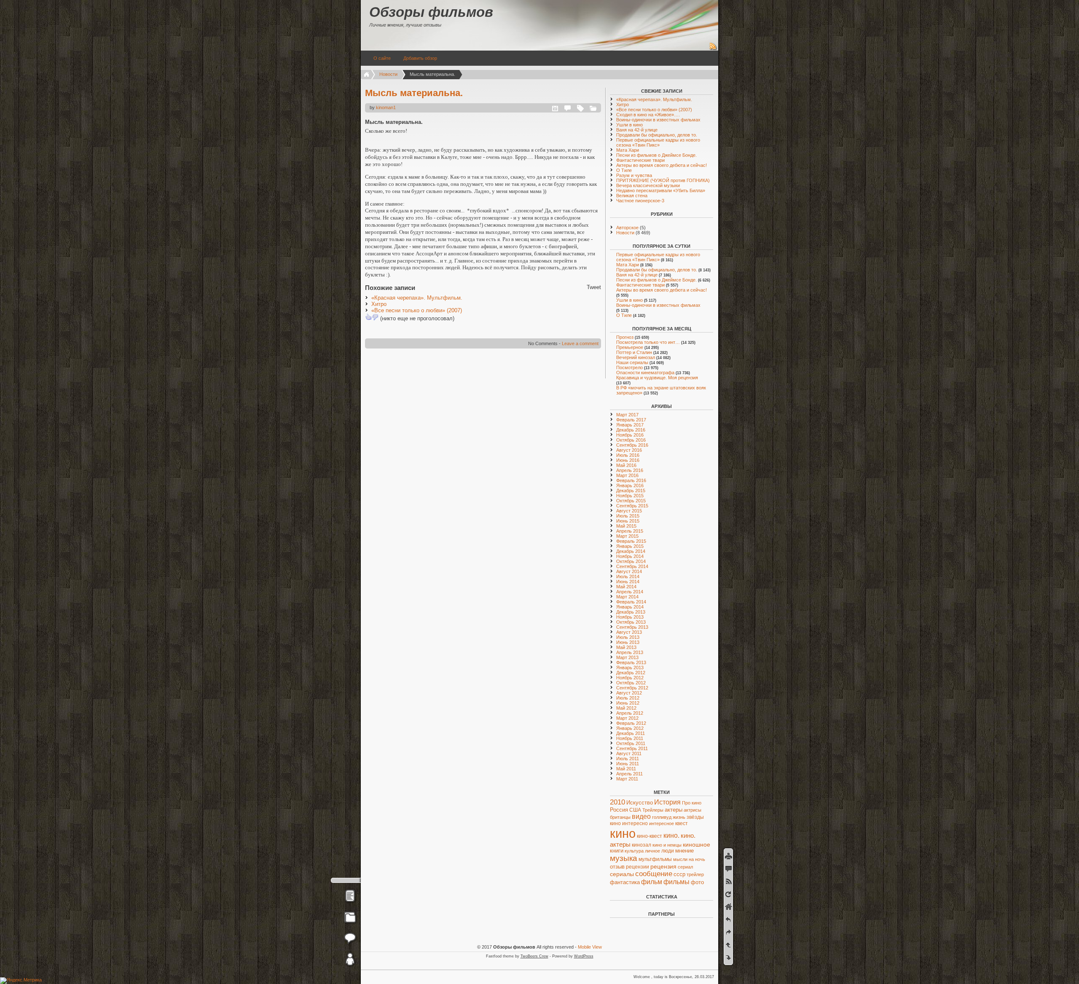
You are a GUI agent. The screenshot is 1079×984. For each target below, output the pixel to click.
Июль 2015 (627, 515)
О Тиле (624, 170)
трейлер (695, 874)
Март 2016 (627, 475)
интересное (661, 823)
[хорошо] (368, 317)
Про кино (691, 802)
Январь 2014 (630, 606)
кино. (671, 835)
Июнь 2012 (627, 702)
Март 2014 (627, 596)
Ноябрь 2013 (630, 616)
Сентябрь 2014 (632, 566)
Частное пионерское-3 (640, 200)
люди (667, 850)
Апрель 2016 (629, 470)
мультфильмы (655, 859)
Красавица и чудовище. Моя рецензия (657, 377)
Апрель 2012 (629, 713)
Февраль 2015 (631, 541)
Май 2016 (626, 465)
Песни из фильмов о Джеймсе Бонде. (656, 155)
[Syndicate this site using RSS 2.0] (713, 48)
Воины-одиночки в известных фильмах (658, 119)
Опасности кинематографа (645, 372)
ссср (679, 874)
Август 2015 (629, 510)
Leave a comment (580, 343)
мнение (684, 851)
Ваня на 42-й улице (637, 129)
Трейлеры (652, 809)
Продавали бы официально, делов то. (656, 134)
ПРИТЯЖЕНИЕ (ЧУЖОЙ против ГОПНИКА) (663, 180)
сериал (685, 866)
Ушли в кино (629, 124)
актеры (673, 810)
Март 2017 (627, 414)
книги (616, 851)
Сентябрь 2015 (632, 505)
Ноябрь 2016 (630, 434)
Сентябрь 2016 (632, 445)
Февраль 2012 (631, 723)
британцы (620, 817)
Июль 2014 (627, 576)
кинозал (641, 845)
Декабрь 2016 (630, 429)
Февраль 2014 (631, 601)
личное (652, 850)
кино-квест (649, 836)
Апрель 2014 (629, 591)
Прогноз (624, 337)
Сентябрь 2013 (632, 627)
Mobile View (590, 946)
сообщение (653, 874)
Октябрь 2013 (631, 622)
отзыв (617, 866)
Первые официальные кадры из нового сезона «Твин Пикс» (658, 142)
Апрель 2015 (629, 531)
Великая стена (631, 195)
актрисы (692, 809)
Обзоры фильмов (431, 12)
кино (623, 833)
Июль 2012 (627, 697)
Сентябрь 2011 (632, 748)
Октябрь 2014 (631, 561)
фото (697, 882)
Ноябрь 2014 (630, 556)
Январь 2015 (630, 546)
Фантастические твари (640, 160)
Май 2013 (626, 647)
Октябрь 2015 (631, 500)
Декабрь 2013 (630, 611)
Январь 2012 (630, 728)
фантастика (625, 882)
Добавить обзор (420, 58)
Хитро (379, 304)
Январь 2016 (630, 485)
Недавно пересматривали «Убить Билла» (660, 190)
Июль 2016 (627, 455)
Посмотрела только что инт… (648, 342)
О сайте (382, 58)
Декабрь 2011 (630, 733)
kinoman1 (386, 107)
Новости (388, 74)
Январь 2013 (630, 667)
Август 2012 (629, 692)
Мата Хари (627, 150)
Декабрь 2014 (630, 551)
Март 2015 (627, 536)
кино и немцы (667, 844)
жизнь (679, 817)
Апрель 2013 (629, 652)
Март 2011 (627, 778)
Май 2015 (626, 525)
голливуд (661, 817)
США (635, 810)
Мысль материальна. (414, 93)
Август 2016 (629, 450)
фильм (651, 881)
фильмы (676, 881)
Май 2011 (626, 768)
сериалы (622, 874)
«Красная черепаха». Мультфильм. (416, 298)
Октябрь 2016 (631, 439)
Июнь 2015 (627, 520)
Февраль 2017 (631, 419)
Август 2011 (628, 753)
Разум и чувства (634, 175)
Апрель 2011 (629, 773)
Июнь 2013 (627, 642)
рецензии (637, 867)
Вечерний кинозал (635, 357)
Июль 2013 (627, 637)
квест (681, 823)
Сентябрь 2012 (632, 687)
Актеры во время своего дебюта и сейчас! (661, 165)
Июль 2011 (627, 758)
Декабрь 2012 (630, 672)
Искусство (639, 803)
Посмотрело (629, 367)
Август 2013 (629, 632)
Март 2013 (627, 657)
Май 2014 (626, 586)
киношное (696, 844)
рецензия (663, 866)
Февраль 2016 (631, 480)
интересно (635, 823)
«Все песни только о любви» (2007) (416, 310)
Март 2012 (627, 718)
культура (634, 850)
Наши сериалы (632, 362)
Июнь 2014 (627, 581)
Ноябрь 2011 (629, 738)
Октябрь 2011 (630, 743)
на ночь (697, 859)
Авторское (627, 227)
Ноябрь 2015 (630, 495)
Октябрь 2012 (631, 682)
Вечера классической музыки (648, 185)
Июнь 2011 (627, 763)
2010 (617, 802)
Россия (619, 810)
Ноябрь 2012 (630, 677)
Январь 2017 (630, 424)
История (667, 802)
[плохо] (375, 317)
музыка (623, 858)
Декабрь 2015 (630, 490)
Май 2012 (626, 708)
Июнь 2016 (627, 460)
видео (641, 816)
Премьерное (629, 347)
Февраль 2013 (631, 662)
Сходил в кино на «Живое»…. (648, 114)
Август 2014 (629, 571)
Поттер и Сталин (634, 352)
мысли (680, 859)
